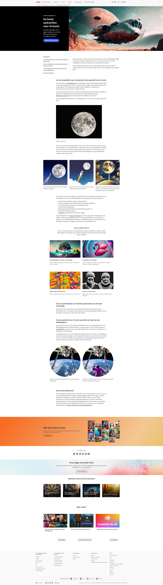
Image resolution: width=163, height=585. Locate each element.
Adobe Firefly (56, 2)
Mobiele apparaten (78, 2)
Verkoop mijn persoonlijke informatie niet (115, 582)
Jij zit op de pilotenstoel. (48, 73)
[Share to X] (77, 454)
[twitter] (50, 583)
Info (110, 557)
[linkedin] (52, 583)
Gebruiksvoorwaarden (98, 582)
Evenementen (112, 560)
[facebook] (45, 583)
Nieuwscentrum (112, 562)
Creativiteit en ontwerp (46, 2)
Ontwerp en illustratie (39, 560)
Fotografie (37, 558)
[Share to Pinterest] (83, 454)
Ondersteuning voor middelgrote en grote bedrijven (98, 562)
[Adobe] (38, 2)
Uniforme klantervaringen (58, 560)
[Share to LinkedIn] (80, 454)
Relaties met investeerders (114, 565)
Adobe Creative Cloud (45, 5)
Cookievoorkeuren (105, 582)
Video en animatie (38, 561)
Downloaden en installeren (95, 557)
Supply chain (112, 567)
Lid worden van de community (85, 539)
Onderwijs (74, 555)
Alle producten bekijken (39, 570)
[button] (119, 2)
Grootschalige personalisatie (58, 556)
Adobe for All (112, 572)
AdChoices (125, 582)
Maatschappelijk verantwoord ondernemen (116, 564)
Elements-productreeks (39, 567)
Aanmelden (123, 2)
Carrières (111, 558)
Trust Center (111, 569)
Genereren (63, 2)
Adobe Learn (93, 560)
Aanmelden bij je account (114, 555)
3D (36, 565)
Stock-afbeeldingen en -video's (40, 568)
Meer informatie (81, 471)
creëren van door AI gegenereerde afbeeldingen (79, 405)
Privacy (93, 582)
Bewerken (70, 2)
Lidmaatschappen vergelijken (89, 2)
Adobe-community (94, 558)
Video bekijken (62, 539)
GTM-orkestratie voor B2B (58, 563)
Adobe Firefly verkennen (51, 40)
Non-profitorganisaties (76, 557)
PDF (36, 563)
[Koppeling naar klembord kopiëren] (89, 454)
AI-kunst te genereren (75, 215)
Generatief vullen (60, 329)
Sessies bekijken (114, 539)
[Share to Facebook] (74, 454)
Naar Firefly (114, 2)
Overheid (74, 558)
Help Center (93, 555)
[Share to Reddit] (86, 454)
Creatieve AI (37, 556)
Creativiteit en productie (58, 561)
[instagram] (48, 583)
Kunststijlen (62, 213)
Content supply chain (57, 558)
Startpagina (38, 5)
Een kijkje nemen (47, 435)
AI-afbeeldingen (71, 83)
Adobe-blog (111, 574)
